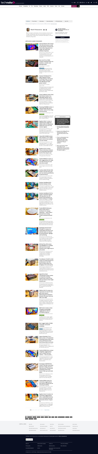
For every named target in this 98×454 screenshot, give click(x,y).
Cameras (52, 6)
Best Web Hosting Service (33, 428)
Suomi (56, 417)
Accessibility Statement (30, 448)
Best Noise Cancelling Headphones (64, 426)
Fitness (40, 6)
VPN (48, 6)
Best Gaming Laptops (43, 426)
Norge (71, 417)
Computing (25, 6)
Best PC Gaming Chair (44, 430)
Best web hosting (50, 21)
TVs (32, 6)
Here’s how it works (54, 23)
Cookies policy (39, 445)
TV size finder (34, 21)
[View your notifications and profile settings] (91, 3)
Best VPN (66, 21)
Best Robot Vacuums (76, 430)
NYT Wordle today (59, 21)
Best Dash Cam (75, 426)
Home (56, 6)
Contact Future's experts (41, 443)
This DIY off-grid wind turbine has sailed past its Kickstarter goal (63, 127)
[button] (95, 2)
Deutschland (31, 418)
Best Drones (75, 428)
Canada (42, 417)
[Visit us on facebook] (77, 2)
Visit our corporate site (63, 436)
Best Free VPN (31, 426)
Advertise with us (52, 445)
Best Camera (75, 424)
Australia (38, 417)
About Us (27, 443)
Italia (49, 417)
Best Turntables (61, 424)
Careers (38, 448)
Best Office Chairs (61, 430)
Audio (44, 6)
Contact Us (51, 443)
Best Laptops (42, 424)
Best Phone (52, 424)
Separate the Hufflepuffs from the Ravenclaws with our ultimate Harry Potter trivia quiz (63, 133)
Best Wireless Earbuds (62, 428)
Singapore (34, 417)
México (35, 418)
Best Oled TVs (52, 428)
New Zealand (30, 417)
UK (25, 417)
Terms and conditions (64, 443)
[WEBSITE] (44, 30)
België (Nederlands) (61, 417)
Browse (62, 6)
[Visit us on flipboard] (82, 2)
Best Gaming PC (43, 428)
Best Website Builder (32, 430)
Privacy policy (28, 445)
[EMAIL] (46, 30)
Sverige (26, 418)
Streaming (36, 6)
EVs (59, 6)
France (53, 417)
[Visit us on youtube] (80, 2)
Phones (20, 6)
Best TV (51, 426)
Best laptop (42, 21)
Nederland (67, 417)
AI (29, 6)
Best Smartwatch (53, 430)
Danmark (46, 417)
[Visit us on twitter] (79, 2)
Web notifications (64, 445)
